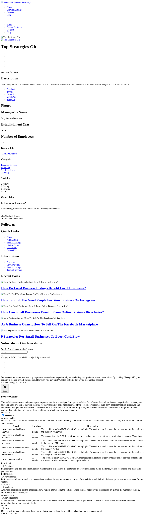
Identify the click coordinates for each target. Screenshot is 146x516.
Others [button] (4, 505)
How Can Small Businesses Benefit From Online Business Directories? (52, 312)
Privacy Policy (13, 265)
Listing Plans (13, 245)
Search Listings (14, 242)
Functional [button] (6, 463)
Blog (9, 15)
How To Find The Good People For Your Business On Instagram (48, 300)
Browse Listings (14, 10)
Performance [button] (7, 474)
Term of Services (14, 270)
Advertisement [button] (7, 495)
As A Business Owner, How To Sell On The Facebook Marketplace (49, 324)
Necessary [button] (5, 412)
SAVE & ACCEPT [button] (10, 513)
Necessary (9, 415)
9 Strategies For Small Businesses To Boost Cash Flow (40, 336)
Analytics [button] (5, 484)
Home (9, 7)
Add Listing (12, 240)
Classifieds (12, 247)
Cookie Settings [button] (8, 382)
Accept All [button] (21, 382)
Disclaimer (12, 262)
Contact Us (12, 250)
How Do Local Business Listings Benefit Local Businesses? (43, 288)
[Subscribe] (2, 355)
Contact (10, 12)
